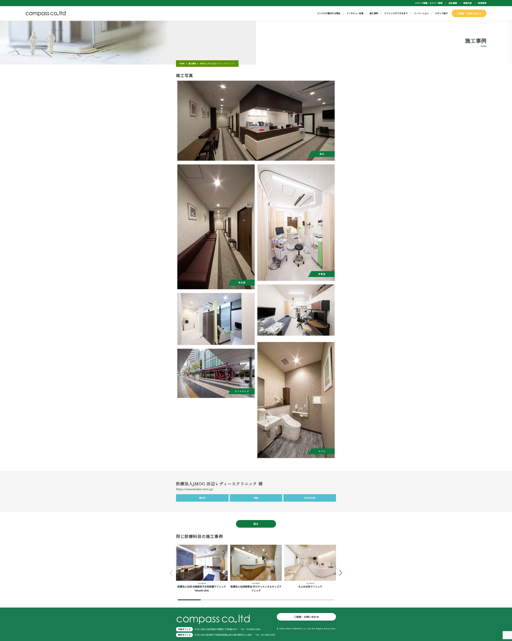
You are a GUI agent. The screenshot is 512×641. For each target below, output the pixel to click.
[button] (340, 573)
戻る (256, 524)
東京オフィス (184, 634)
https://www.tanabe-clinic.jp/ (194, 489)
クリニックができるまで (396, 13)
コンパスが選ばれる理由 (328, 13)
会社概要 (453, 3)
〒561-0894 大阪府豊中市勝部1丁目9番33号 (215, 629)
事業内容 (467, 3)
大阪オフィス (184, 629)
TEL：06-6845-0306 (250, 629)
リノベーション (421, 13)
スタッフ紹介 (441, 13)
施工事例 (374, 13)
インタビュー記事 (354, 13)
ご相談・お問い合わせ (469, 13)
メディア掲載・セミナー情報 (428, 3)
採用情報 (482, 3)
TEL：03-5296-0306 (265, 634)
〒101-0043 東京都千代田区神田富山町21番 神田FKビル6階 (222, 634)
